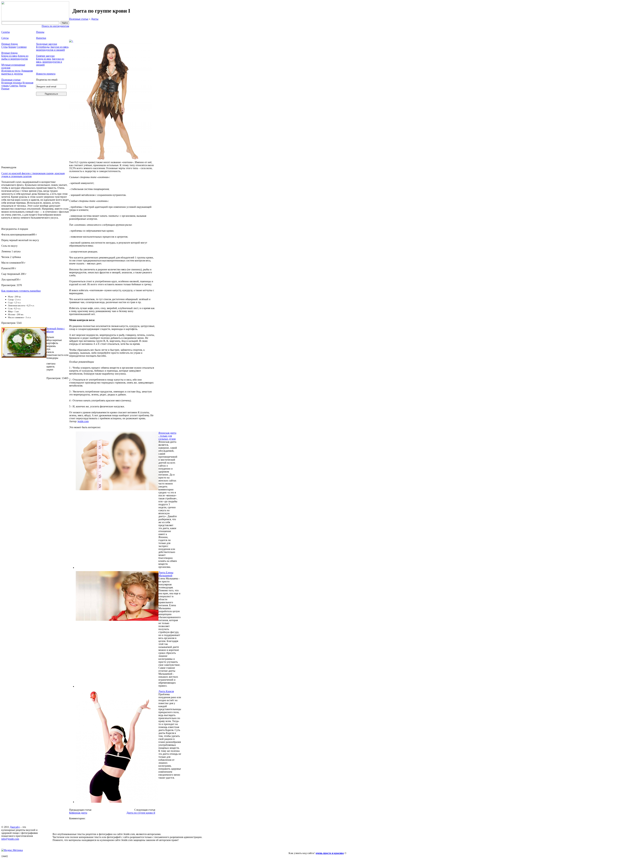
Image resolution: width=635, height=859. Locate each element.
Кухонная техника (11, 82)
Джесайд (15, 827)
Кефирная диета (78, 812)
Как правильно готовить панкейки (21, 290)
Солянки (22, 46)
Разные (5, 88)
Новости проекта (45, 73)
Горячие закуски (45, 55)
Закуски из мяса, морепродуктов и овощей (52, 48)
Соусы (5, 38)
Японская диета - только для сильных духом (167, 435)
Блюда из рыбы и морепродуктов (14, 57)
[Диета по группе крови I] (71, 41)
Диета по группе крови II (141, 812)
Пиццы (40, 32)
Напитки (41, 38)
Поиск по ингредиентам (55, 26)
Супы (4, 46)
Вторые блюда (9, 52)
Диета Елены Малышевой (165, 574)
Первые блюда (9, 44)
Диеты (94, 19)
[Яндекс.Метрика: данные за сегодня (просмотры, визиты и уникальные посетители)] (12, 850)
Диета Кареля (166, 691)
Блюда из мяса (9, 55)
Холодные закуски (46, 44)
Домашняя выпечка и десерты (17, 72)
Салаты (5, 32)
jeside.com (83, 421)
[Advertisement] (112, 30)
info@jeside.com (10, 838)
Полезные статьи (78, 19)
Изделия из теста (10, 70)
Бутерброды (43, 46)
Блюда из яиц (43, 58)
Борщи (12, 46)
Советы (13, 85)
